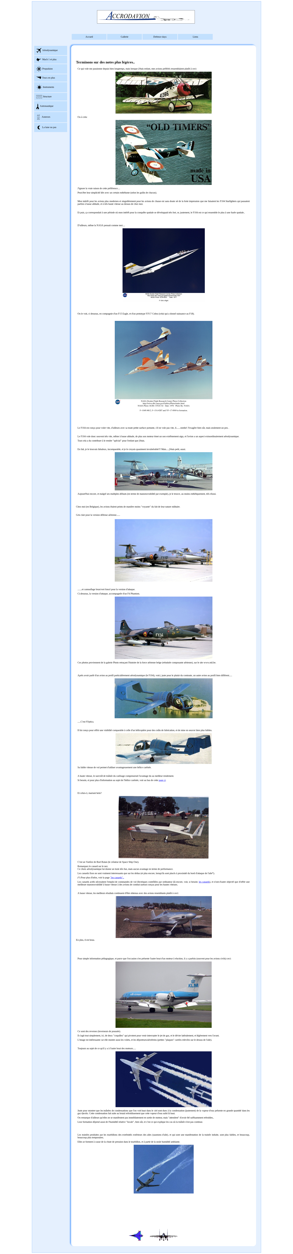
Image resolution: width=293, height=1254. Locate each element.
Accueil (89, 36)
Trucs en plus (48, 77)
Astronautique (46, 106)
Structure (47, 96)
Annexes (46, 117)
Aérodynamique (50, 50)
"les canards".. (117, 877)
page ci (162, 780)
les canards (204, 882)
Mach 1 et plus (49, 59)
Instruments (48, 87)
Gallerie (124, 36)
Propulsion (47, 68)
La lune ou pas (49, 127)
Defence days (159, 36)
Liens (195, 36)
